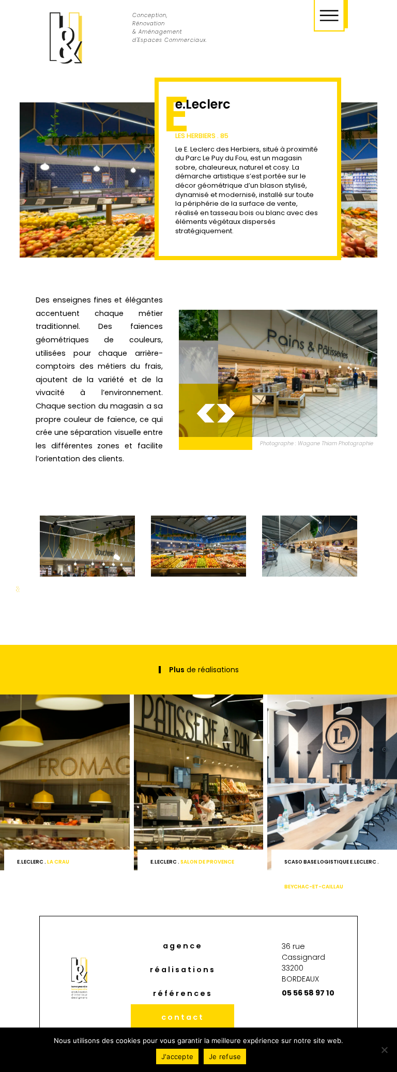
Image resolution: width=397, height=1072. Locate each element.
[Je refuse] (384, 1050)
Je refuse (225, 1056)
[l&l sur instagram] (291, 1019)
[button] (205, 413)
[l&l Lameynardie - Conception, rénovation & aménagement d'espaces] (283, 373)
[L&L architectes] (66, 38)
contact (182, 1017)
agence (183, 946)
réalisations (183, 969)
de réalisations (204, 669)
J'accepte (177, 1056)
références (182, 993)
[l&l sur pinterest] (310, 1019)
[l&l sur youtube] (330, 1019)
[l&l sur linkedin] (271, 1019)
